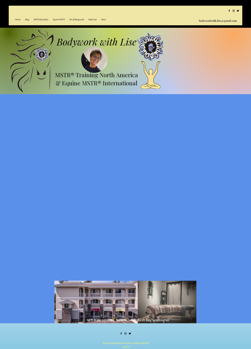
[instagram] (233, 10)
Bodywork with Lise (96, 41)
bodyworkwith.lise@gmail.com (218, 21)
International (119, 83)
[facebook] (229, 10)
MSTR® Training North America (96, 75)
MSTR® (91, 83)
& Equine (69, 83)
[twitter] (237, 10)
